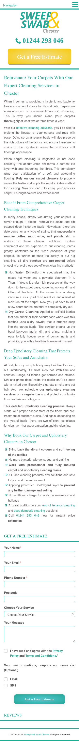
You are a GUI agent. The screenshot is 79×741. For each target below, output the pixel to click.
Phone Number (15, 577)
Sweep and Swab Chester (36, 734)
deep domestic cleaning (29, 510)
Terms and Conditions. (41, 655)
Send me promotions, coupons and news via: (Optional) (39, 667)
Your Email (12, 562)
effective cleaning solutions (34, 127)
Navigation (10, 5)
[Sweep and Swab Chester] (39, 22)
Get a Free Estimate (39, 56)
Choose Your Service (19, 607)
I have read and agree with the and (36, 653)
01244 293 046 (43, 40)
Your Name (12, 547)
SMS (13, 685)
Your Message (14, 622)
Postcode (10, 592)
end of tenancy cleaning (58, 505)
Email (14, 679)
